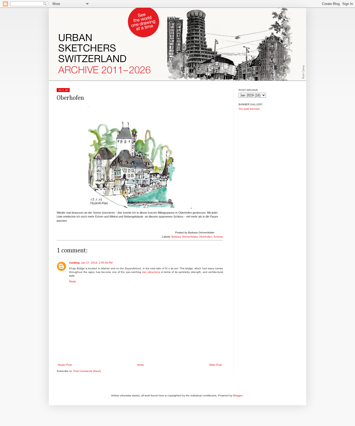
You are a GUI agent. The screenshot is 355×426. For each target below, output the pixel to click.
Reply (72, 281)
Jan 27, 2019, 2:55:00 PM (97, 262)
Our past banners (249, 108)
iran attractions (151, 272)
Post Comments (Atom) (87, 371)
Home (140, 364)
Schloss (218, 236)
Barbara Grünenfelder (185, 236)
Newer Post (65, 364)
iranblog (74, 262)
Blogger (237, 395)
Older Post (215, 364)
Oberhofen (205, 236)
